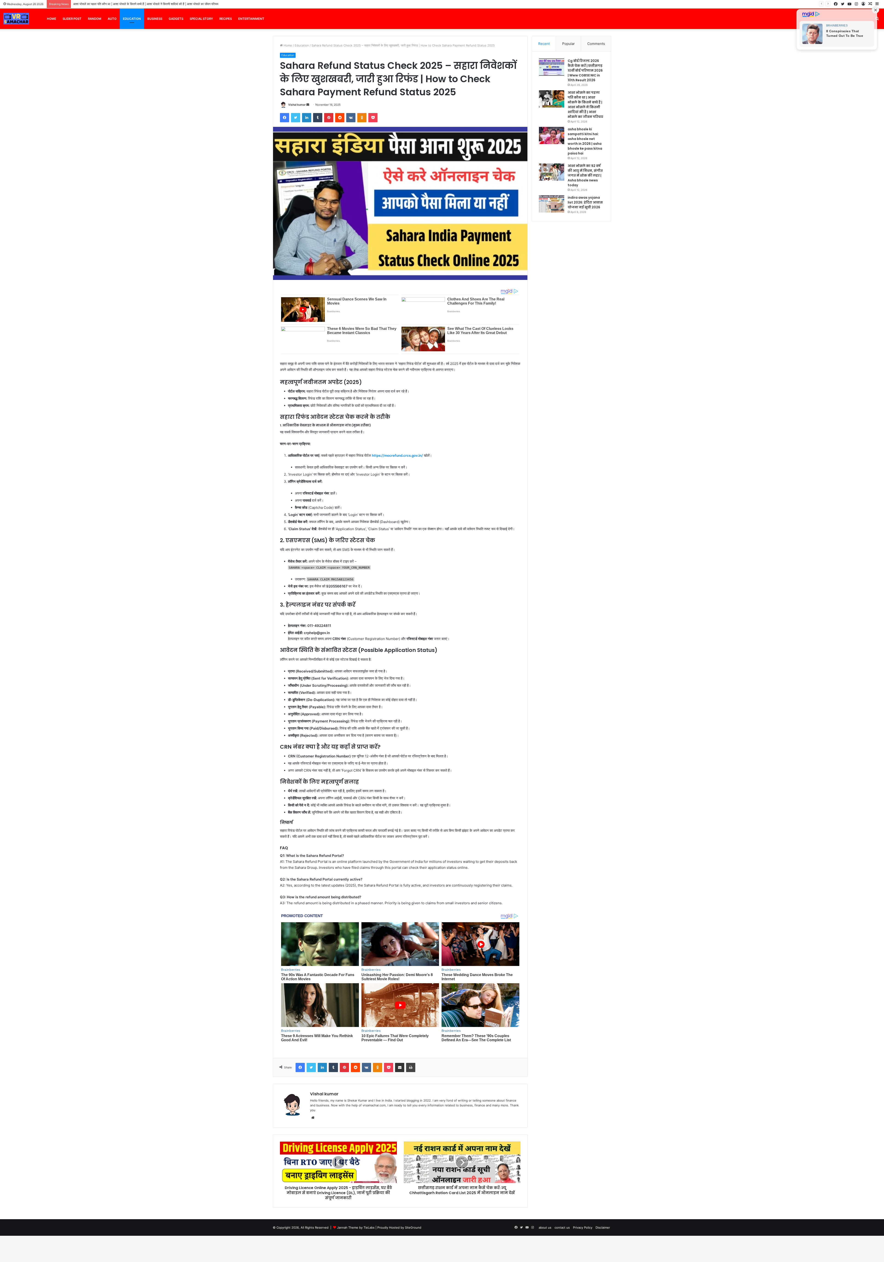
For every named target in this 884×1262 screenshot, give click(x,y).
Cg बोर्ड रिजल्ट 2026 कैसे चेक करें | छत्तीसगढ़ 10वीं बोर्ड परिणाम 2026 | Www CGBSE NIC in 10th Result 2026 (585, 70)
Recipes (225, 18)
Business (154, 18)
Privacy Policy (582, 1227)
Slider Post (72, 18)
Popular (568, 43)
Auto (112, 18)
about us (545, 1227)
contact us (562, 1227)
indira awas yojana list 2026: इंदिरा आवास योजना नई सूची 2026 (585, 202)
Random (94, 18)
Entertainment (251, 18)
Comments (596, 43)
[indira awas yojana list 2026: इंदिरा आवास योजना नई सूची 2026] (551, 203)
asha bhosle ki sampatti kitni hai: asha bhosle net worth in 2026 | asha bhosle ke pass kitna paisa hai (145, 4)
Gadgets (176, 18)
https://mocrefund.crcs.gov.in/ (397, 455)
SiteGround (413, 1227)
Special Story (201, 18)
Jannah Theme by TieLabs (356, 1227)
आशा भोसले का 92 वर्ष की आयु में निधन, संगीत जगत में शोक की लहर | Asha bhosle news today (585, 175)
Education (132, 18)
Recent (544, 43)
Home (51, 18)
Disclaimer (603, 1227)
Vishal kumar (297, 104)
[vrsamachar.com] (16, 18)
